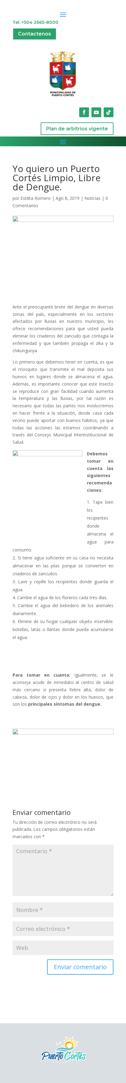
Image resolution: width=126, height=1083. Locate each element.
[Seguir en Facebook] (84, 112)
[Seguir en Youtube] (96, 112)
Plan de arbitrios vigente (77, 129)
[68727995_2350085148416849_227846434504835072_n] (63, 756)
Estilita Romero (35, 198)
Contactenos (34, 34)
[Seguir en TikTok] (108, 112)
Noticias (92, 198)
